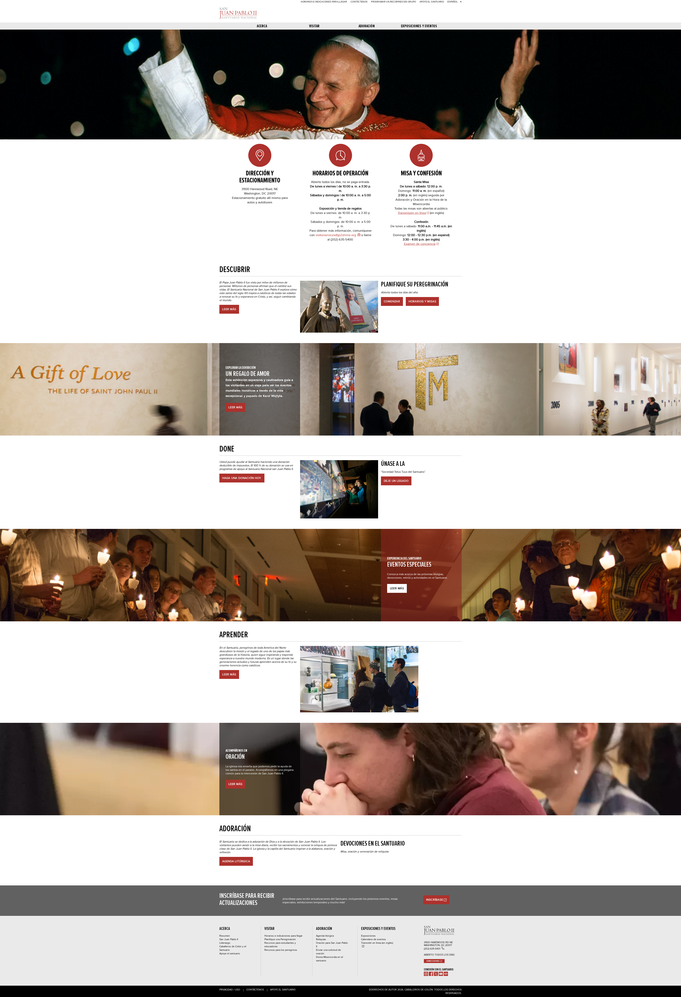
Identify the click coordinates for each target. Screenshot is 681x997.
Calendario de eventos (373, 939)
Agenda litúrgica (325, 935)
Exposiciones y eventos (419, 26)
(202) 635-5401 (432, 948)
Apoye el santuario (432, 2)
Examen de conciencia (419, 244)
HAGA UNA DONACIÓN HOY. (242, 478)
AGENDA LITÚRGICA (236, 861)
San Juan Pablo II (228, 939)
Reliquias (321, 939)
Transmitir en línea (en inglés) (377, 943)
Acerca (262, 26)
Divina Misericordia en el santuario (329, 958)
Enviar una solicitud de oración (328, 951)
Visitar (314, 26)
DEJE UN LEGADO (396, 481)
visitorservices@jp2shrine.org (336, 235)
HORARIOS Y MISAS (422, 301)
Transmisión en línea (412, 213)
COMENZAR (392, 301)
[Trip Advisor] (446, 974)
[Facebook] (431, 974)
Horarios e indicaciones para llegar (324, 2)
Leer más (235, 407)
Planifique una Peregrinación (280, 939)
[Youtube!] (441, 974)
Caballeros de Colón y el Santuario (232, 948)
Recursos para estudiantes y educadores (280, 944)
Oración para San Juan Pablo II (332, 944)
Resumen (224, 935)
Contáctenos (359, 2)
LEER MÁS (229, 309)
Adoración (367, 26)
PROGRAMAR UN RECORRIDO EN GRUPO (393, 2)
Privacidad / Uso (229, 989)
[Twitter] (436, 974)
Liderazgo (224, 943)
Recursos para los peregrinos (280, 950)
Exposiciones (368, 935)
